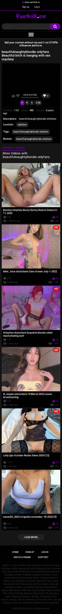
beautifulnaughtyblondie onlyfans (31, 132)
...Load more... (31, 537)
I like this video (13, 96)
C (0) (38, 102)
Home (15, 552)
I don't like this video (18, 96)
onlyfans (22, 124)
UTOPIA (53, 42)
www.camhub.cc (32, 2)
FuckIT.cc (27, 608)
